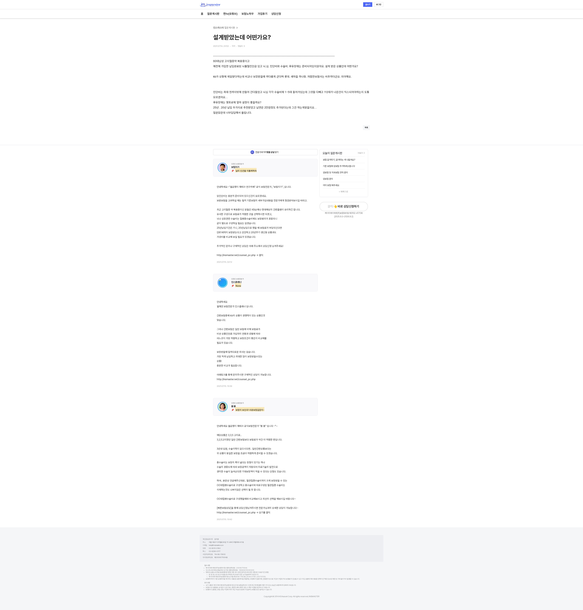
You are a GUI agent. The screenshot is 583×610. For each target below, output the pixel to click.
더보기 (360, 153)
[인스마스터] (210, 5)
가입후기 (262, 13)
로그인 (378, 4)
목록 (366, 127)
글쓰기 (367, 4)
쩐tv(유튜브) (230, 13)
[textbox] (291, 84)
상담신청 (276, 13)
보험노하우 (248, 13)
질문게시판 (213, 13)
